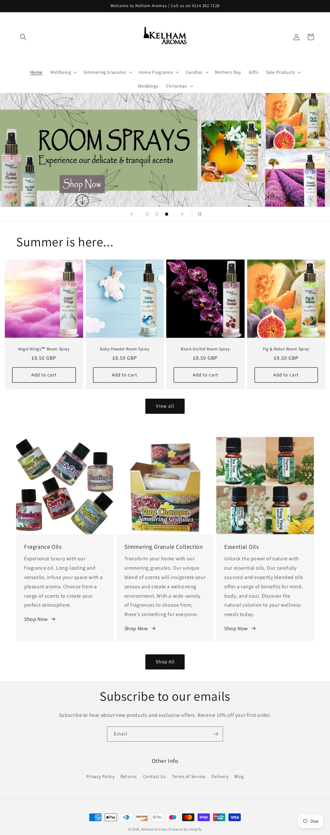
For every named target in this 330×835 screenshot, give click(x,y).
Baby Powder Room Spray (124, 349)
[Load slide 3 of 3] (166, 214)
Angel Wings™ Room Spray (44, 349)
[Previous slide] (131, 214)
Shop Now (36, 619)
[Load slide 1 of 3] (147, 214)
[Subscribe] (216, 734)
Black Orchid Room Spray (205, 349)
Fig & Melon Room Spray (286, 349)
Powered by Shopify (185, 829)
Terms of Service (189, 776)
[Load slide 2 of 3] (157, 214)
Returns (129, 776)
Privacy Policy (100, 776)
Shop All (165, 662)
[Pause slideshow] (198, 214)
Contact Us (154, 776)
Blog (239, 776)
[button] (23, 37)
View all (165, 406)
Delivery (219, 776)
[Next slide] (182, 214)
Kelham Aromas (154, 829)
